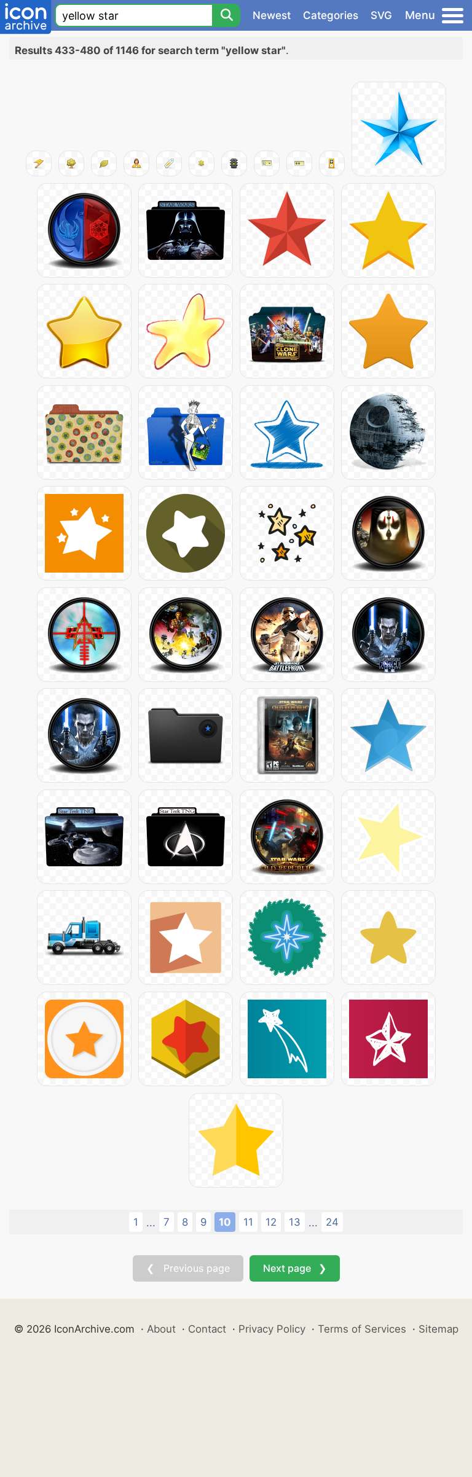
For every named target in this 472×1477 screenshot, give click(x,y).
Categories (330, 15)
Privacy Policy (271, 1329)
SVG (381, 15)
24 (332, 1222)
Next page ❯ (294, 1268)
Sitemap (438, 1329)
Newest (272, 15)
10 (225, 1222)
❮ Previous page (188, 1268)
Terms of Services (362, 1329)
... (150, 1222)
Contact (207, 1329)
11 (248, 1222)
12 (271, 1222)
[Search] (226, 15)
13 (295, 1222)
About (161, 1329)
